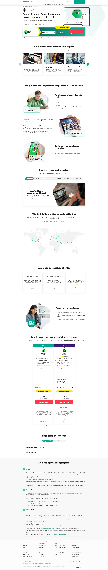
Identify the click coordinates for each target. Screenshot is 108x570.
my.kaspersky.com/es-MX (39, 521)
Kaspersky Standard (26, 545)
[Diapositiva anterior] (20, 64)
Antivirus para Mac (42, 547)
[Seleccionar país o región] (67, 1)
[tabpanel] (54, 194)
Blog (35, 566)
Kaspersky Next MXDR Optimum (60, 552)
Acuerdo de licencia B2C (41, 563)
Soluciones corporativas (77, 541)
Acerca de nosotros (56, 1)
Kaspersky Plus (25, 547)
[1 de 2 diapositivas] (53, 77)
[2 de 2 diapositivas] (54, 77)
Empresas (44, 1)
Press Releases (45, 566)
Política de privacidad (25, 563)
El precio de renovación (31, 481)
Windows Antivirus (42, 550)
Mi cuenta (79, 1)
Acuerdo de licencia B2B (48, 563)
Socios (49, 1)
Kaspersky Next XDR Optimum (60, 550)
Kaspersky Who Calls (26, 554)
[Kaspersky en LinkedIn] (76, 561)
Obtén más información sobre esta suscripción (49, 40)
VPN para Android (42, 554)
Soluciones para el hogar (28, 541)
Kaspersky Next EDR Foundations (60, 547)
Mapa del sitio (49, 566)
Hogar (39, 1)
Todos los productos (58, 554)
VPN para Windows (42, 552)
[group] (32, 64)
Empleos (53, 566)
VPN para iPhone (41, 556)
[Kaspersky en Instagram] (81, 561)
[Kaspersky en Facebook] (71, 561)
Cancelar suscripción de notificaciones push (60, 566)
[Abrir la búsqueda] (72, 1)
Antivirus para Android (42, 545)
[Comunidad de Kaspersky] (84, 561)
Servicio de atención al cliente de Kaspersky (52, 528)
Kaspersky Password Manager (27, 556)
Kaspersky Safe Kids (26, 550)
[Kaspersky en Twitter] (73, 561)
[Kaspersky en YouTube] (79, 561)
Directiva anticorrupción (35, 563)
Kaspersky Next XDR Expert (76, 550)
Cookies (30, 563)
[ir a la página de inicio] (27, 2)
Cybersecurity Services (75, 547)
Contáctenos (24, 566)
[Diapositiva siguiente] (87, 64)
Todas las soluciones (75, 556)
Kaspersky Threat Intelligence (76, 552)
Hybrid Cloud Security (75, 554)
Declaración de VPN (64, 40)
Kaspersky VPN (25, 552)
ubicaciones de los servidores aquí (57, 221)
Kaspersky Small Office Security (60, 545)
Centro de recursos (39, 566)
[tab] (29, 178)
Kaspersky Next (74, 545)
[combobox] (70, 2)
